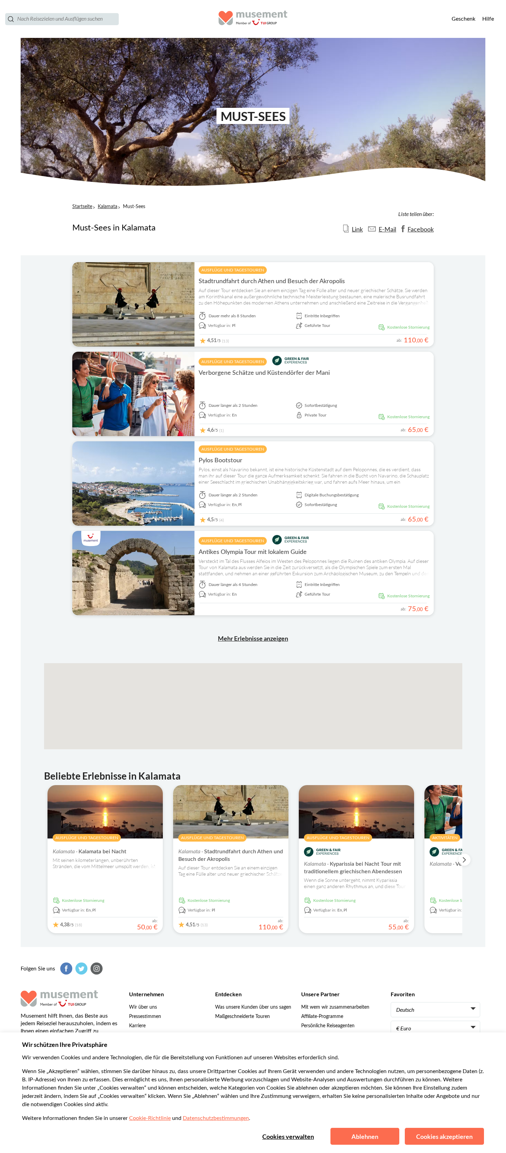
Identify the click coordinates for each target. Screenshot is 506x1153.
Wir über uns (143, 1007)
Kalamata (107, 206)
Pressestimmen (145, 1016)
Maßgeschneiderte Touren (242, 1016)
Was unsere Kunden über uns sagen (253, 1007)
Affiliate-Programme (322, 1016)
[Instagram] (96, 968)
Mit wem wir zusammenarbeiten (335, 1007)
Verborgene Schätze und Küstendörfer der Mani (264, 373)
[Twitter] (80, 968)
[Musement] (253, 19)
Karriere (137, 1025)
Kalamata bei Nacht (89, 851)
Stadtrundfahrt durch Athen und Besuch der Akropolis (272, 281)
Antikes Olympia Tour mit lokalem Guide (253, 552)
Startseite (82, 206)
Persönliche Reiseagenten (328, 1025)
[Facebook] (65, 968)
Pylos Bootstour (220, 460)
